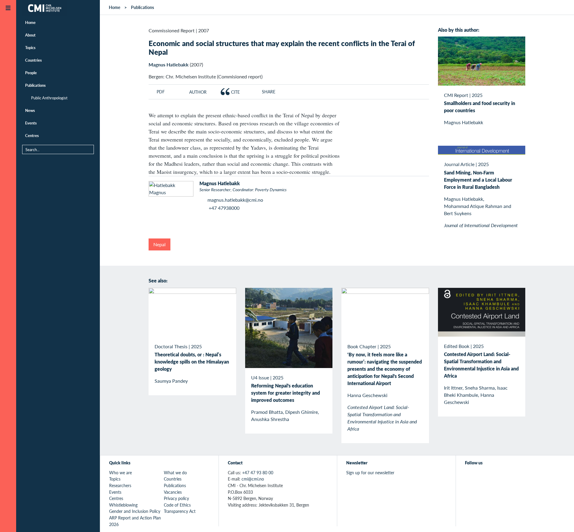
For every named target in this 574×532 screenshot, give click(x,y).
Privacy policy (176, 498)
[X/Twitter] (468, 475)
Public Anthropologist (49, 98)
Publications (35, 85)
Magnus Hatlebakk (169, 64)
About (30, 35)
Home (30, 22)
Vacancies (173, 492)
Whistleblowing (123, 505)
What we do (175, 472)
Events (31, 123)
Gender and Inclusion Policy (134, 511)
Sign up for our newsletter (370, 472)
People (31, 72)
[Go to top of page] (560, 519)
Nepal (159, 244)
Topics (30, 47)
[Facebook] (482, 475)
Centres (32, 135)
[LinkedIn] (510, 475)
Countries (33, 60)
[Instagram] (496, 475)
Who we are (120, 472)
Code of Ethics (177, 505)
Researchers (120, 485)
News (30, 110)
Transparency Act (180, 511)
